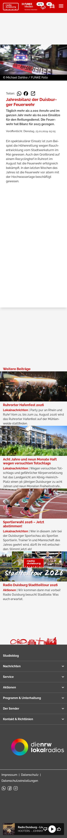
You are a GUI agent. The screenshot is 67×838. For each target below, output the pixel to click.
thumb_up (59, 829)
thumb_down (45, 829)
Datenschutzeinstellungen (19, 781)
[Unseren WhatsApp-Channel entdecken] (3, 788)
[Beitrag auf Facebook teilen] (26, 93)
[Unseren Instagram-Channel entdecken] (15, 788)
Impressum (9, 775)
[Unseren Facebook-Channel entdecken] (9, 788)
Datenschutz (30, 775)
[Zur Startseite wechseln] (11, 6)
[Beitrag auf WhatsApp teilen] (19, 93)
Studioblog (11, 655)
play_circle (52, 829)
